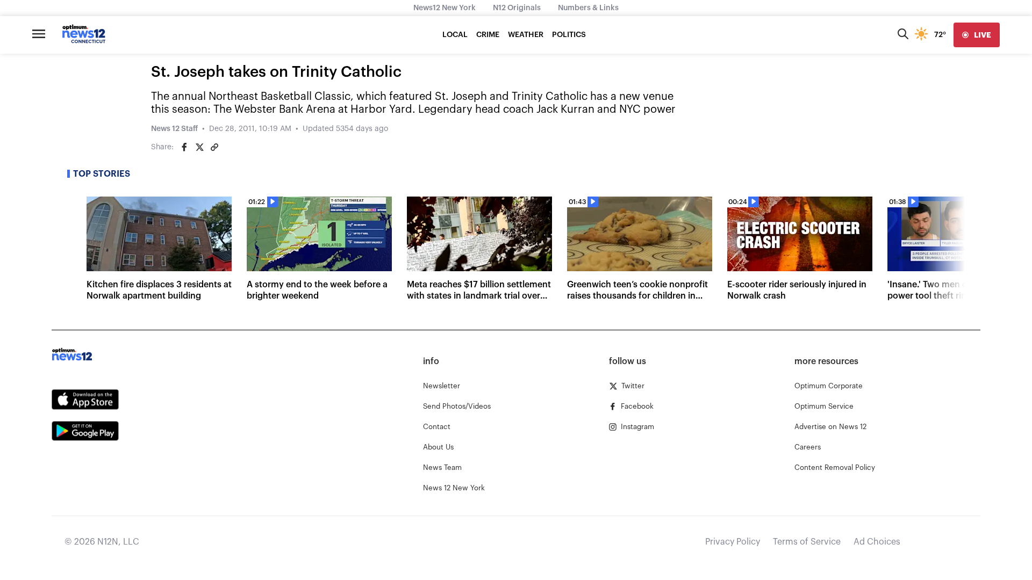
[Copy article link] (214, 147)
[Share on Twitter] (199, 147)
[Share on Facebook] (184, 147)
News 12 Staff (174, 129)
